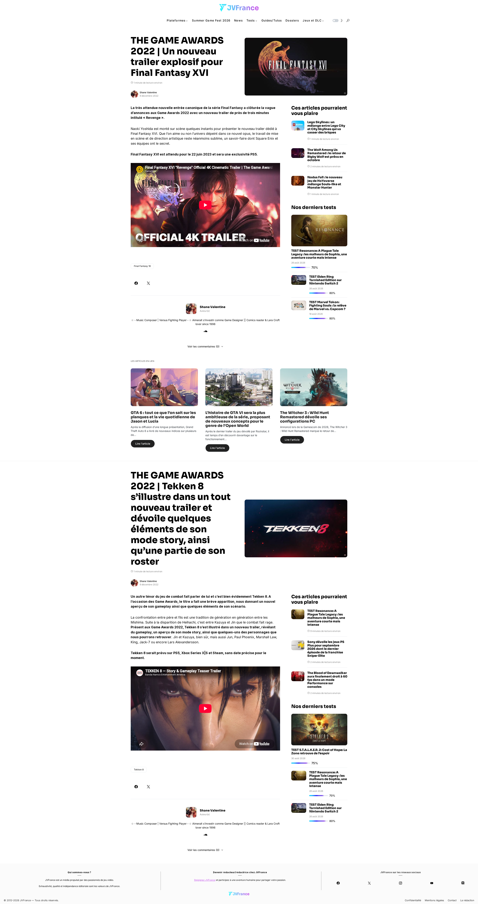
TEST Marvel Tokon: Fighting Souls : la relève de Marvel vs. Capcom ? (327, 305)
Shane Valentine (148, 92)
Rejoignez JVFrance (204, 880)
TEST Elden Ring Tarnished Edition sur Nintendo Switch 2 (325, 280)
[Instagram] (400, 883)
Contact (452, 900)
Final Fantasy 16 (142, 266)
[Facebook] (338, 883)
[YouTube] (431, 883)
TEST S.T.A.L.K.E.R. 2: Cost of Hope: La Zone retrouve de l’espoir (319, 751)
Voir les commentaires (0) (203, 346)
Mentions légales (434, 900)
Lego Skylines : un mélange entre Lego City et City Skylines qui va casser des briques (326, 127)
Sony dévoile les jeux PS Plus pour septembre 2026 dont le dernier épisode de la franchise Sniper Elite (325, 648)
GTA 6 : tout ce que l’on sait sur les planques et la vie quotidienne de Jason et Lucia (163, 417)
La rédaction (467, 900)
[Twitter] (369, 883)
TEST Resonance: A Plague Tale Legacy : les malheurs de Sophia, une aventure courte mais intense (319, 254)
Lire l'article (142, 443)
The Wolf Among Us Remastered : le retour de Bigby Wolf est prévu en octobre (326, 155)
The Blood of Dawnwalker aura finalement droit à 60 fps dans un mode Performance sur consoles (327, 680)
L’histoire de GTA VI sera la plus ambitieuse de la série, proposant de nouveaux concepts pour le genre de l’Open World (237, 419)
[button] (337, 20)
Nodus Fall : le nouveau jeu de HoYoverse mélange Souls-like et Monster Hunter (324, 183)
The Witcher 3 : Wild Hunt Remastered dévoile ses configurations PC (304, 417)
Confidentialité (413, 900)
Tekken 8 (139, 769)
